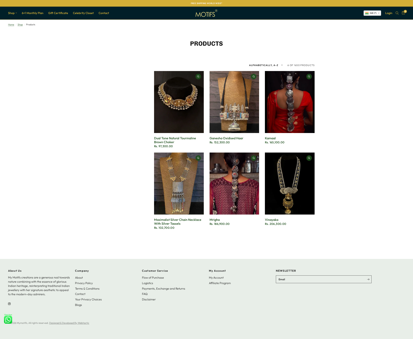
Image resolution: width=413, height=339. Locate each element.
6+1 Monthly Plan (32, 13)
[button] (372, 13)
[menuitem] (13, 13)
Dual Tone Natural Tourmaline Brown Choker (175, 140)
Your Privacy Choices (88, 299)
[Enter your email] (368, 279)
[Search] (397, 13)
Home (11, 24)
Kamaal (270, 138)
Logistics (147, 283)
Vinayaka (271, 220)
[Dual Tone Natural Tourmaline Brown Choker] (179, 102)
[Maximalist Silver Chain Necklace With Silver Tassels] (179, 184)
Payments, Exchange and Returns (163, 288)
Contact (104, 13)
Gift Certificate (58, 13)
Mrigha (215, 220)
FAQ (145, 294)
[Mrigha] (234, 184)
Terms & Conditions (87, 288)
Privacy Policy (84, 283)
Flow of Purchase (153, 277)
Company (82, 270)
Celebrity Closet (83, 13)
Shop (11, 13)
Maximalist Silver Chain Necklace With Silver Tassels (177, 222)
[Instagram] (11, 303)
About (79, 277)
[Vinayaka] (290, 184)
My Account (217, 270)
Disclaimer (149, 299)
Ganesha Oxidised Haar (226, 138)
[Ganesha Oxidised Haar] (234, 102)
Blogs (78, 305)
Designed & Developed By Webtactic (69, 322)
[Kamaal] (290, 102)
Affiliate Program (220, 283)
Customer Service (155, 270)
